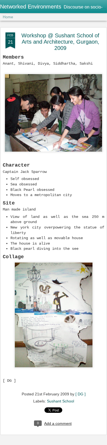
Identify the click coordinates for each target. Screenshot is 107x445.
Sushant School (60, 401)
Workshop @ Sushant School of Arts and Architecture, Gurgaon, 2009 (60, 41)
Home (8, 17)
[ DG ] (80, 394)
